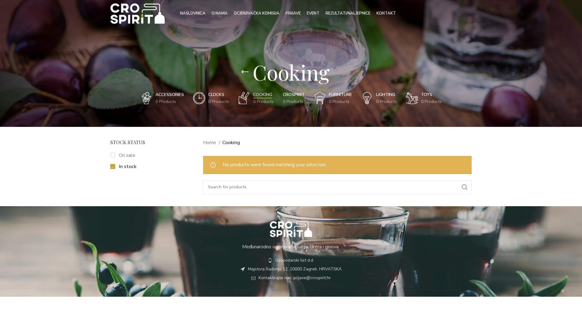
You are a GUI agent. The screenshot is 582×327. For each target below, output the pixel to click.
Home (210, 142)
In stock (127, 166)
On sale (126, 155)
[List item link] (291, 260)
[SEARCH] (465, 187)
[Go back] (245, 72)
